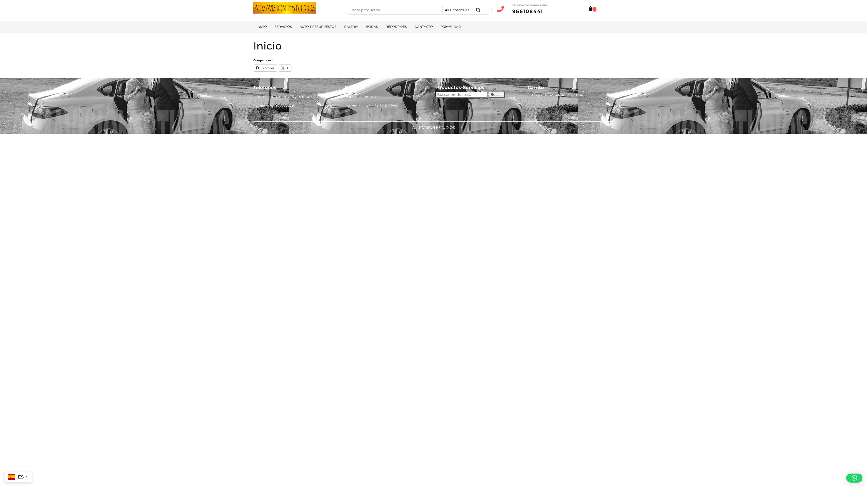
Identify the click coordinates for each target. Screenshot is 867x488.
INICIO (262, 27)
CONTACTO (424, 27)
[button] (854, 478)
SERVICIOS (283, 27)
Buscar (478, 10)
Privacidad (450, 27)
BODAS (372, 27)
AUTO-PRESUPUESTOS (318, 27)
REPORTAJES (396, 27)
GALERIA (351, 27)
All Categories (457, 10)
